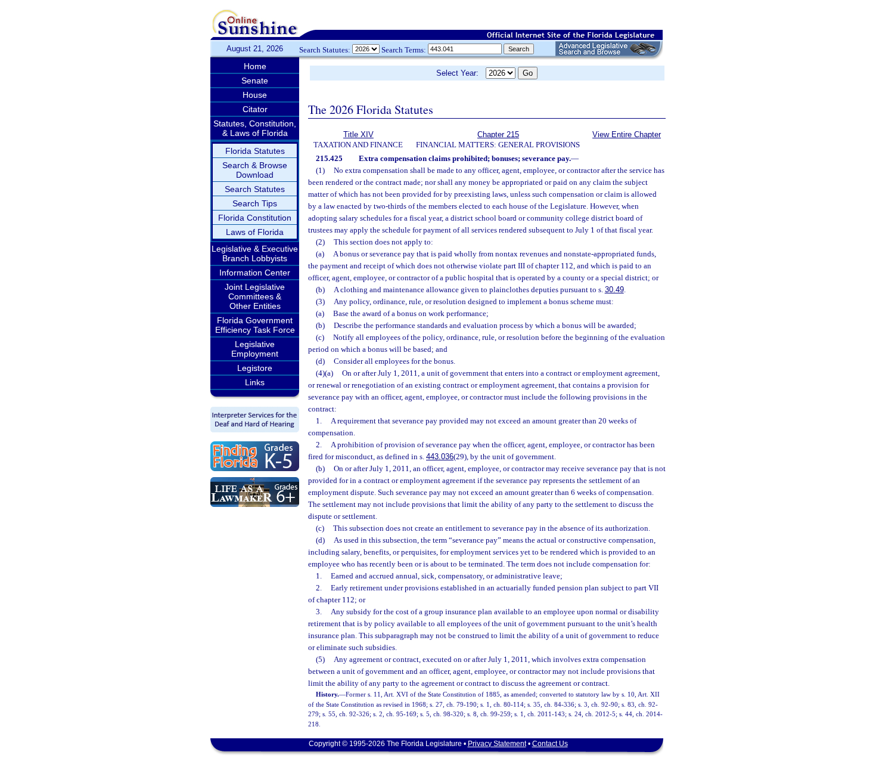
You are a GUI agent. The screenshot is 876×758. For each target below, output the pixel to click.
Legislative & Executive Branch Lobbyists (255, 253)
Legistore (254, 368)
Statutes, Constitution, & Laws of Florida (254, 128)
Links (255, 382)
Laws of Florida (255, 232)
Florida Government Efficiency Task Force (255, 325)
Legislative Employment (254, 348)
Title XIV (358, 134)
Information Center (254, 272)
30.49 (614, 289)
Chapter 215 (498, 134)
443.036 (439, 456)
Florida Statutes (255, 151)
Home (255, 66)
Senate (254, 80)
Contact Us (550, 744)
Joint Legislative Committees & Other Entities (255, 296)
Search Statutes (255, 189)
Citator (255, 109)
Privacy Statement (497, 744)
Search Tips (254, 203)
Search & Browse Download (254, 170)
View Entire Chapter (626, 134)
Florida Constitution (254, 217)
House (255, 95)
